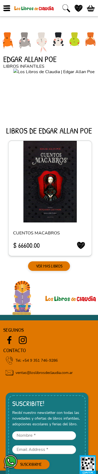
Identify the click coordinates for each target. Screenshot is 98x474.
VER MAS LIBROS (49, 266)
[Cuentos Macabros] (50, 181)
